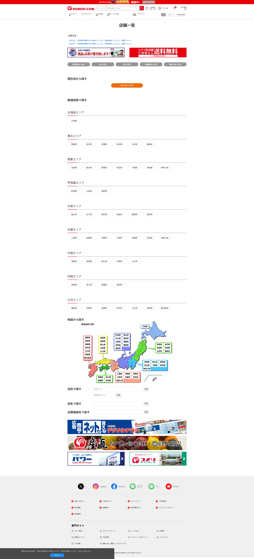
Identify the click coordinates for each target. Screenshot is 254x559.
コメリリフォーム (109, 531)
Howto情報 (99, 15)
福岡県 (74, 308)
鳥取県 (74, 261)
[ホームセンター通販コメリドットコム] (80, 9)
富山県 (74, 214)
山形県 (134, 144)
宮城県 (104, 144)
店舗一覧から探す (175, 64)
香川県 (89, 284)
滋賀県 (89, 237)
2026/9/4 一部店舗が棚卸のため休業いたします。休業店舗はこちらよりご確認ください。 (100, 40)
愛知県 (149, 214)
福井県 (104, 214)
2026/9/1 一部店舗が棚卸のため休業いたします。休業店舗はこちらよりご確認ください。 (100, 43)
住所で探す (103, 64)
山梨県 (89, 191)
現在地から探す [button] (127, 85)
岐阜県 (119, 214)
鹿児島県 (165, 308)
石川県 (89, 214)
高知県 (119, 284)
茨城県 (74, 167)
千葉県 (134, 167)
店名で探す (127, 64)
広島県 (119, 261)
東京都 (149, 167)
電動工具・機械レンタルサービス (114, 543)
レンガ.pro (135, 531)
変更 (163, 15)
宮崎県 (149, 308)
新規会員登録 (181, 15)
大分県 (134, 308)
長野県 (104, 191)
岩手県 (89, 144)
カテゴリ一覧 (73, 15)
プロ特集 (77, 543)
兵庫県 (134, 237)
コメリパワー (164, 537)
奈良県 (149, 237)
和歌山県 (165, 237)
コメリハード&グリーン (139, 537)
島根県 (89, 261)
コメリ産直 (78, 531)
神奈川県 (165, 167)
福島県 (149, 144)
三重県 (74, 237)
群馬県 (104, 167)
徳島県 (74, 284)
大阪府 (119, 237)
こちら (80, 551)
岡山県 (104, 261)
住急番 (161, 531)
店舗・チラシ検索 (113, 15)
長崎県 (104, 308)
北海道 (74, 120)
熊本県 (119, 308)
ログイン (171, 15)
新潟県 (74, 191)
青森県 (74, 144)
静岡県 (134, 214)
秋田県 (119, 144)
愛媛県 (104, 284)
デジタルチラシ (86, 15)
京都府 (104, 237)
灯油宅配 (106, 537)
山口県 (134, 261)
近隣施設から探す (151, 64)
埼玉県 (119, 167)
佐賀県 (89, 308)
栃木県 (89, 167)
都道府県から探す (78, 64)
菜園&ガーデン (79, 537)
